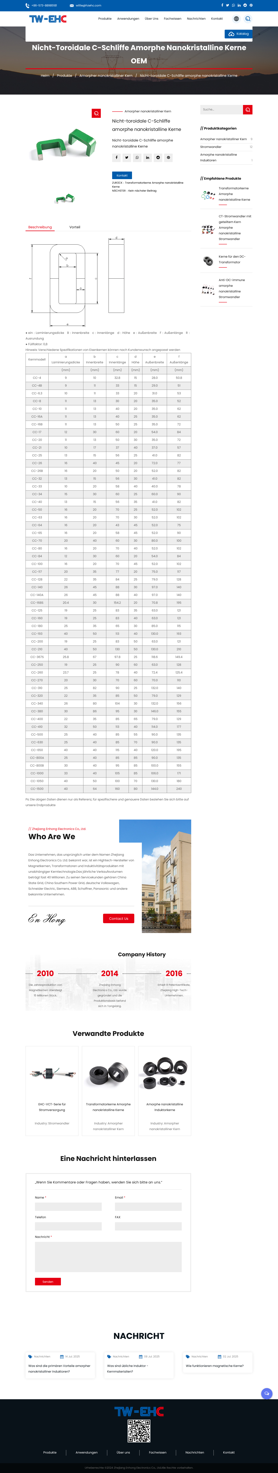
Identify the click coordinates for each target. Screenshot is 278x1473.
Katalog (242, 34)
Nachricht (43, 1237)
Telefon (40, 1217)
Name (40, 1197)
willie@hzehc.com (88, 5)
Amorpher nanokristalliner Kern (106, 76)
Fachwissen (172, 19)
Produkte (105, 19)
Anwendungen (128, 19)
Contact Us (118, 919)
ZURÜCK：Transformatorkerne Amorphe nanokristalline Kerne (147, 185)
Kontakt (217, 19)
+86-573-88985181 (44, 5)
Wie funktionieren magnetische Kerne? (215, 1366)
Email (120, 1197)
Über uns (151, 19)
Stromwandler (210, 147)
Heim (45, 76)
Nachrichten (196, 19)
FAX (117, 1217)
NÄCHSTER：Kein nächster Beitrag (134, 191)
